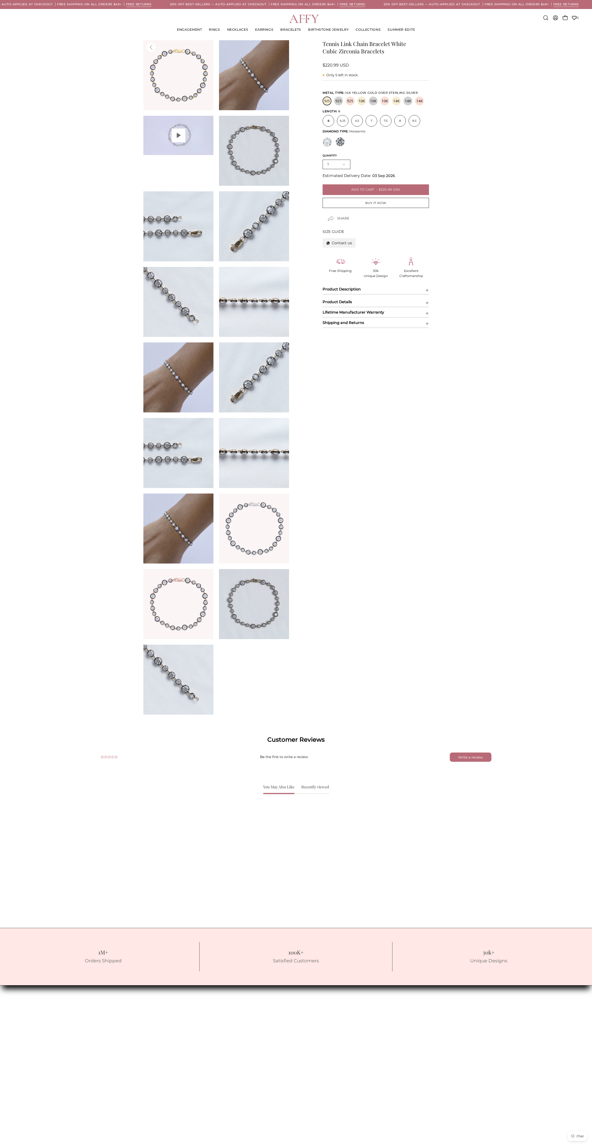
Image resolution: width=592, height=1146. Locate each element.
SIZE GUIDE (333, 231)
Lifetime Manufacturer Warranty (353, 312)
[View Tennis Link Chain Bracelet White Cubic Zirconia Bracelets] (178, 135)
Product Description (342, 289)
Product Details (337, 302)
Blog (18, 1000)
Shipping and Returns (343, 322)
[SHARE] (327, 214)
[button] (328, 30)
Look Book (24, 992)
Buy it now (375, 203)
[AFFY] (304, 19)
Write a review (470, 757)
